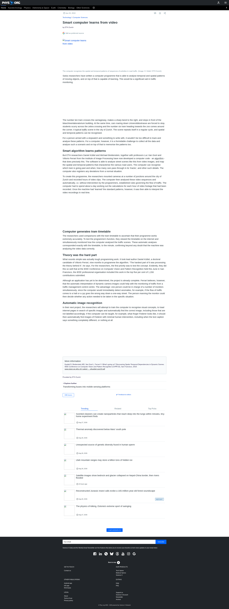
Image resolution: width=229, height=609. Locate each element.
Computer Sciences (80, 17)
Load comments (114, 530)
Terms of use (68, 598)
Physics (27, 8)
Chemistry (62, 8)
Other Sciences (82, 8)
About (66, 596)
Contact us (67, 570)
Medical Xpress (121, 573)
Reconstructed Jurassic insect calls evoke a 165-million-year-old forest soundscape (115, 491)
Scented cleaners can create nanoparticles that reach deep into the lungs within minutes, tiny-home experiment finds (120, 415)
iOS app (66, 585)
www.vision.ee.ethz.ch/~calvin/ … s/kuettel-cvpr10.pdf (85, 369)
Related (117, 409)
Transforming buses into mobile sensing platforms (86, 387)
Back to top (112, 562)
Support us (119, 592)
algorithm (159, 158)
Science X (119, 575)
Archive (118, 599)
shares (68, 395)
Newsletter (119, 597)
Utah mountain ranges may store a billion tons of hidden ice (104, 460)
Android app (68, 583)
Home (3, 8)
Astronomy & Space (40, 8)
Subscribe (161, 542)
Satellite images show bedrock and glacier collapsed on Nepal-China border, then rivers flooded (117, 476)
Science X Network (125, 605)
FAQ (117, 585)
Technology (67, 17)
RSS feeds (67, 588)
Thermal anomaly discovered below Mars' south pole (101, 429)
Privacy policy (68, 600)
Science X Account (122, 595)
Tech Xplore (120, 570)
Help (117, 583)
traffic (84, 130)
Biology (71, 8)
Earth (53, 8)
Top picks (152, 409)
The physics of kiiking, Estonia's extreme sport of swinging (103, 506)
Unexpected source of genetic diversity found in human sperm (105, 445)
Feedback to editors (124, 394)
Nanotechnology (15, 8)
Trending (84, 409)
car (83, 293)
